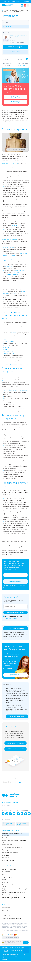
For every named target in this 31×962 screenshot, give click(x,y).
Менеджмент (6, 871)
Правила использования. (22, 1)
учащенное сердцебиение (12, 362)
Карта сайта (5, 959)
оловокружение (9, 341)
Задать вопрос (16, 52)
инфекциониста (7, 411)
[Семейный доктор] (7, 5)
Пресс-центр (6, 874)
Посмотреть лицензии (15, 743)
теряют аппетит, (16, 225)
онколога (15, 411)
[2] (5, 782)
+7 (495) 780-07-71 (10, 802)
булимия (14, 293)
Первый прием (6, 838)
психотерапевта (24, 411)
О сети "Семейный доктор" (10, 866)
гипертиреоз (7, 258)
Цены (6, 22)
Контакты (5, 882)
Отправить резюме (8, 913)
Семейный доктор (7, 823)
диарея (6, 353)
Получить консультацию (15, 612)
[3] (7, 782)
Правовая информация (15, 749)
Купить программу (7, 850)
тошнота (6, 347)
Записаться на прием (15, 628)
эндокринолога (7, 408)
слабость (14, 332)
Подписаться (16, 675)
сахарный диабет (17, 258)
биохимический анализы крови (18, 390)
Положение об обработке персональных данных (14, 954)
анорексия (6, 293)
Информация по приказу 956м (9, 957)
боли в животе (8, 351)
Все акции (16, 102)
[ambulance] (25, 5)
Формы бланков (7, 844)
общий (6, 390)
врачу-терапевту (7, 380)
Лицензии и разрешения (9, 877)
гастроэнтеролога (18, 408)
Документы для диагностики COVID (12, 847)
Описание (8, 26)
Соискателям (6, 907)
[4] (8, 782)
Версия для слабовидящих (12, 937)
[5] (10, 782)
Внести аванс (6, 855)
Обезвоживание (9, 247)
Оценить (25, 942)
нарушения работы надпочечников (13, 260)
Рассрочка (5, 857)
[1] (3, 782)
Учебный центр (6, 915)
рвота (5, 349)
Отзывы (4, 879)
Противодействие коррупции (11, 895)
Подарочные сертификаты (10, 852)
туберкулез (8, 266)
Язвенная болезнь (20, 270)
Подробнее (17, 97)
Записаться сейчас (15, 581)
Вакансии (5, 910)
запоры (13, 353)
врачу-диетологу (16, 439)
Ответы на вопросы (8, 860)
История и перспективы (9, 869)
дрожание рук (14, 364)
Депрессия (24, 291)
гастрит (13, 272)
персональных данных (11, 618)
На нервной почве (22, 823)
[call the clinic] (22, 5)
